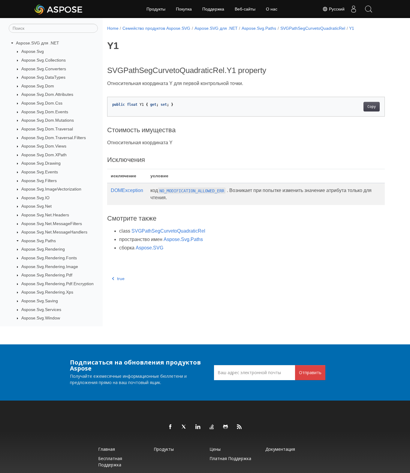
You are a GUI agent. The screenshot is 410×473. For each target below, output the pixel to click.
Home (113, 28)
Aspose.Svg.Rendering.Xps (47, 292)
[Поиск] (368, 9)
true (121, 278)
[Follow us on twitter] (184, 427)
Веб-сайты (245, 9)
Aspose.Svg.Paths (38, 240)
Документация (280, 449)
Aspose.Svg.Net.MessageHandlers (54, 232)
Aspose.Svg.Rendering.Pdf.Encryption (57, 283)
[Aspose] (58, 9)
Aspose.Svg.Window (40, 318)
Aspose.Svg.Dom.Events (44, 111)
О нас (271, 9)
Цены (215, 449)
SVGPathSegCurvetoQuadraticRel (312, 28)
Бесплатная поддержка (110, 462)
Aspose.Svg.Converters (43, 68)
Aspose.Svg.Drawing (41, 163)
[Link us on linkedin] (198, 427)
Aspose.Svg (32, 51)
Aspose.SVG (149, 247)
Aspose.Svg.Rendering (43, 249)
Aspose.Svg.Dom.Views (43, 146)
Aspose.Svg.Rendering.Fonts (49, 257)
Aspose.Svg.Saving (39, 300)
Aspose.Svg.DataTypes (43, 77)
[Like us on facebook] (170, 427)
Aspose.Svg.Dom (37, 86)
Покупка (184, 9)
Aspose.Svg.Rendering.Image (49, 266)
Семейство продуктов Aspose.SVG (156, 28)
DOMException (127, 190)
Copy (371, 107)
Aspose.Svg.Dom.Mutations (47, 120)
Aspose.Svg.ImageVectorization (51, 189)
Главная (106, 449)
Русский (336, 9)
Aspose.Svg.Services (41, 309)
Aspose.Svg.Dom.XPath (44, 154)
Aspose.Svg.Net (36, 206)
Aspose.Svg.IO (35, 197)
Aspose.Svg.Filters (39, 180)
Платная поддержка (230, 458)
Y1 (351, 28)
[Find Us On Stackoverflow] (212, 427)
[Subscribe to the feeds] (239, 427)
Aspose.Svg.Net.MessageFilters (51, 223)
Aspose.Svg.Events (39, 171)
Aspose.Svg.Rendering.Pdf (46, 275)
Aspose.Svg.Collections (43, 60)
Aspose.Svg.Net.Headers (45, 214)
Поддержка (213, 9)
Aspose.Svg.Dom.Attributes (47, 94)
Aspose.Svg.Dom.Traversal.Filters (53, 137)
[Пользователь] (353, 9)
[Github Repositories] (226, 427)
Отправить (310, 372)
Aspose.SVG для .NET (37, 43)
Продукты (155, 9)
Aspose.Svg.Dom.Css (41, 103)
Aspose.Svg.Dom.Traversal (47, 129)
